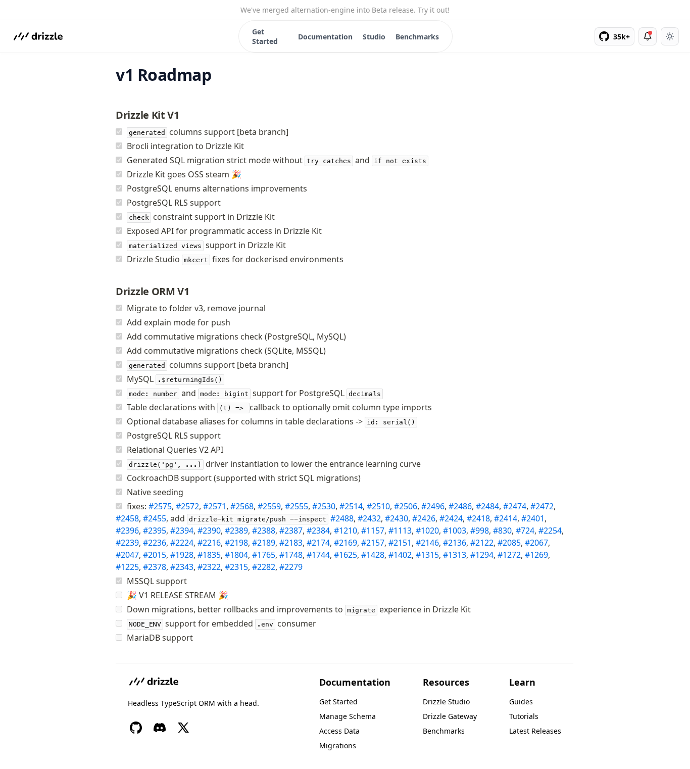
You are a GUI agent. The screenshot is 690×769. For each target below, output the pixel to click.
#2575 (160, 506)
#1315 (427, 554)
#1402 (400, 554)
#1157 (372, 530)
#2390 (209, 530)
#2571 (214, 506)
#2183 (291, 542)
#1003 (454, 530)
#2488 (342, 518)
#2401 (533, 518)
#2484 (487, 506)
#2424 (451, 518)
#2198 (236, 542)
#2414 (505, 518)
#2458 (127, 518)
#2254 (550, 530)
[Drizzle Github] (136, 727)
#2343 (181, 566)
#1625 (345, 554)
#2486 (460, 506)
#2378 (154, 566)
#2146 (427, 542)
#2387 (291, 530)
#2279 (291, 566)
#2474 (514, 506)
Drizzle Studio (446, 701)
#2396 (127, 530)
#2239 (127, 542)
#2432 (369, 518)
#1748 (291, 554)
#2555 (296, 506)
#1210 (345, 530)
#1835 (209, 554)
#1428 (372, 554)
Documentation (325, 36)
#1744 (318, 554)
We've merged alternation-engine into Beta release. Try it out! (345, 10)
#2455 (154, 518)
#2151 (400, 542)
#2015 (154, 554)
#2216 (209, 542)
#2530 (323, 506)
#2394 (181, 530)
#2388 (263, 530)
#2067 (536, 542)
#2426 (423, 518)
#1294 (482, 554)
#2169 (345, 542)
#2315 (236, 566)
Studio (374, 36)
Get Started (265, 36)
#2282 (263, 566)
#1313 (454, 554)
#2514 (351, 506)
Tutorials (523, 716)
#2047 (127, 554)
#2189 (263, 542)
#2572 (187, 506)
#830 (502, 530)
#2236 (154, 542)
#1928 (181, 554)
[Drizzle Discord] (160, 727)
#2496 (433, 506)
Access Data (339, 731)
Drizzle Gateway (450, 716)
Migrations (337, 745)
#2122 (482, 542)
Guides (521, 701)
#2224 (181, 542)
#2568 (242, 506)
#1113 (400, 530)
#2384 (318, 530)
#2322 (209, 566)
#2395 (154, 530)
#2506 (405, 506)
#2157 (372, 542)
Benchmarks (417, 36)
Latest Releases (535, 731)
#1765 (263, 554)
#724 (525, 530)
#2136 (454, 542)
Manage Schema (347, 716)
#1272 (509, 554)
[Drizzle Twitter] (183, 727)
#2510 (378, 506)
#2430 (396, 518)
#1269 (536, 554)
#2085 (509, 542)
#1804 (236, 554)
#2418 (478, 518)
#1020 (427, 530)
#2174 (318, 542)
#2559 (269, 506)
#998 (479, 530)
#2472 (542, 506)
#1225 (127, 566)
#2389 (236, 530)
